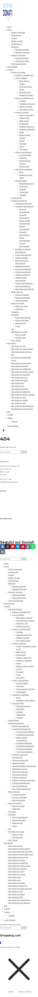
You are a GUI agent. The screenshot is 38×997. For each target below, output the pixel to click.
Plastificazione (16, 44)
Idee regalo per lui (17, 386)
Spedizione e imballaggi (23, 169)
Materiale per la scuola (19, 332)
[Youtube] (12, 546)
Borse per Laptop (21, 306)
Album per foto (20, 323)
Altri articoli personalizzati (24, 289)
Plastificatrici (23, 192)
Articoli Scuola (20, 338)
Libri (12, 329)
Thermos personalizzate (24, 283)
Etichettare (23, 186)
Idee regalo (4, 504)
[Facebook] (2, 546)
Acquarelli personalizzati (25, 735)
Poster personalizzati (23, 272)
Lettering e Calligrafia (27, 129)
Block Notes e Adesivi (24, 618)
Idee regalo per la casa (19, 377)
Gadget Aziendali (21, 258)
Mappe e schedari (25, 107)
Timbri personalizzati (18, 64)
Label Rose (19, 309)
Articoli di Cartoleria (18, 72)
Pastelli (22, 141)
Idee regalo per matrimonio (20, 392)
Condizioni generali (7, 523)
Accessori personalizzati (25, 732)
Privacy (2, 532)
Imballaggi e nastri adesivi (25, 700)
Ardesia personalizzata (23, 204)
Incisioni (14, 38)
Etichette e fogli (25, 92)
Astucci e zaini (20, 335)
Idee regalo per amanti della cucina (20, 854)
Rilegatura (14, 47)
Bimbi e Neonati (17, 292)
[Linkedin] (17, 546)
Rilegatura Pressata (22, 52)
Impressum (4, 529)
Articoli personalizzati (19, 201)
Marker (21, 132)
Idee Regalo (11, 343)
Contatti (10, 415)
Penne (21, 147)
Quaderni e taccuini (26, 95)
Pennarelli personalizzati (25, 746)
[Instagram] (7, 546)
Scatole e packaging (22, 275)
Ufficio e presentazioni (23, 152)
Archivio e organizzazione (24, 98)
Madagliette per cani (22, 266)
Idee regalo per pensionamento (22, 406)
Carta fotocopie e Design (25, 621)
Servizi (9, 30)
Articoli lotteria (16, 198)
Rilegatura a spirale (22, 50)
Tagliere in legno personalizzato (23, 780)
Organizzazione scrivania (25, 689)
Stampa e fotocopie (18, 55)
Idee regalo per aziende (19, 366)
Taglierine (22, 195)
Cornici (17, 326)
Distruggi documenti (26, 184)
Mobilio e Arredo (17, 41)
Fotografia (15, 315)
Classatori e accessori (27, 104)
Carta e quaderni (21, 78)
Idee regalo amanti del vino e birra (20, 852)
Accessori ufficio (25, 155)
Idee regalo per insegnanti (20, 375)
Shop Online (4, 498)
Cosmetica (15, 312)
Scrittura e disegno (22, 112)
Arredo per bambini (22, 295)
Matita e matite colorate (25, 666)
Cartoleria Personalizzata (24, 206)
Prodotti (10, 70)
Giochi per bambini (21, 300)
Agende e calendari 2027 (24, 75)
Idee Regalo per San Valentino (22, 409)
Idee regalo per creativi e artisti (22, 372)
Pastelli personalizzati (24, 743)
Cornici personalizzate (23, 255)
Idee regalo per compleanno (21, 369)
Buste (21, 172)
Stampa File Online (22, 58)
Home (9, 27)
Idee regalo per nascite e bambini (23, 395)
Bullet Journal (24, 121)
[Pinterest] (22, 546)
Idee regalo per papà (18, 403)
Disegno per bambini (22, 298)
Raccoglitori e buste (26, 109)
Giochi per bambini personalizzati (24, 766)
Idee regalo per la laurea (19, 380)
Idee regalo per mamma (19, 389)
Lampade (22, 189)
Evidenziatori (24, 124)
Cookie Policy (5, 526)
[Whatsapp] (32, 546)
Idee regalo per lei (17, 383)
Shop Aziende (12, 67)
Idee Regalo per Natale (19, 400)
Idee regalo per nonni (18, 397)
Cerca (24, 452)
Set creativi (23, 149)
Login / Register (12, 426)
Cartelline (22, 101)
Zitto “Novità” (16, 340)
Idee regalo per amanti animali (22, 349)
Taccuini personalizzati (24, 752)
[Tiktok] (27, 546)
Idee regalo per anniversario (21, 363)
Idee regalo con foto (18, 346)
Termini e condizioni (7, 534)
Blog (8, 412)
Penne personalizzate (23, 269)
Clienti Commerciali (18, 32)
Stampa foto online (22, 61)
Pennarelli (22, 144)
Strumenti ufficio (21, 181)
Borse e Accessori (17, 303)
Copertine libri (16, 35)
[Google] (2, 551)
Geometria (23, 158)
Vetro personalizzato (22, 286)
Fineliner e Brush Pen (26, 127)
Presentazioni (24, 166)
